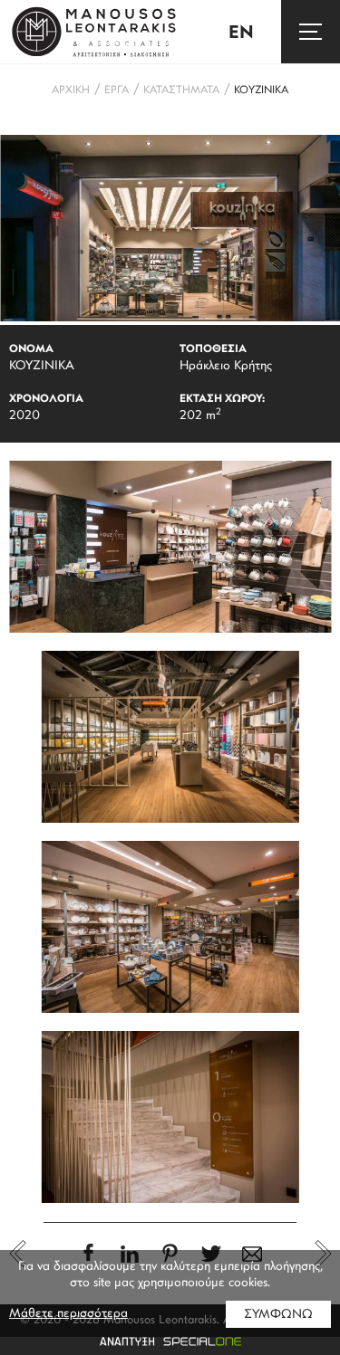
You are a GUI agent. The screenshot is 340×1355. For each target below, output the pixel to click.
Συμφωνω (278, 1315)
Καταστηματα (181, 90)
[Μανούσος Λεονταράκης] (94, 31)
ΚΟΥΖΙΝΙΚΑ (261, 90)
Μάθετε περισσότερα (68, 1314)
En (241, 33)
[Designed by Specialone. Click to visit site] (170, 1341)
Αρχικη (71, 90)
